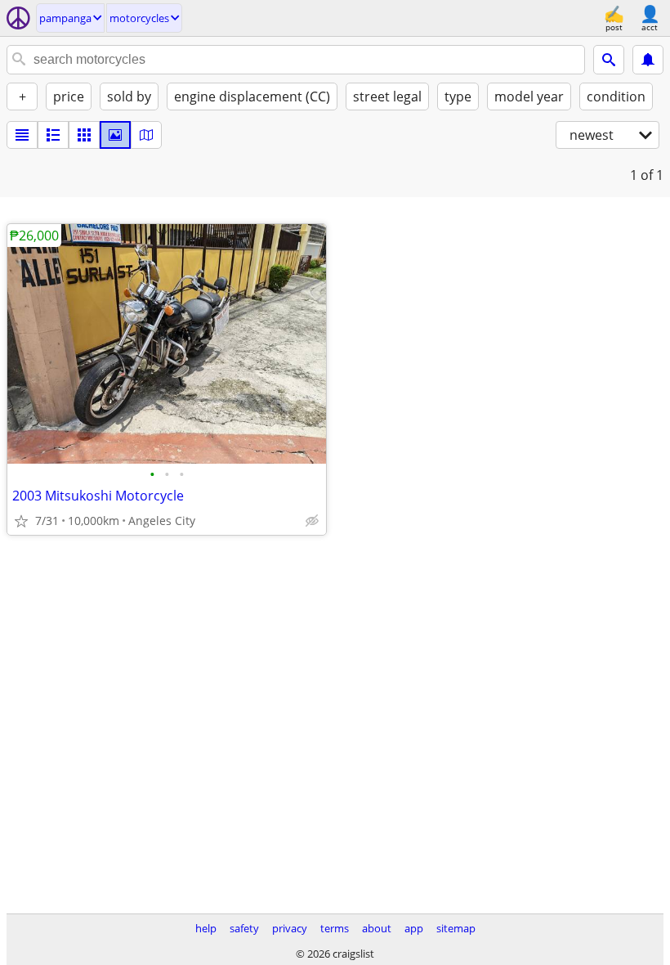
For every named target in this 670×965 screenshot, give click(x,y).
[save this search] (647, 59)
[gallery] (115, 135)
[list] (22, 135)
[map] (146, 135)
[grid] (84, 135)
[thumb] (53, 135)
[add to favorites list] (21, 521)
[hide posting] (312, 521)
